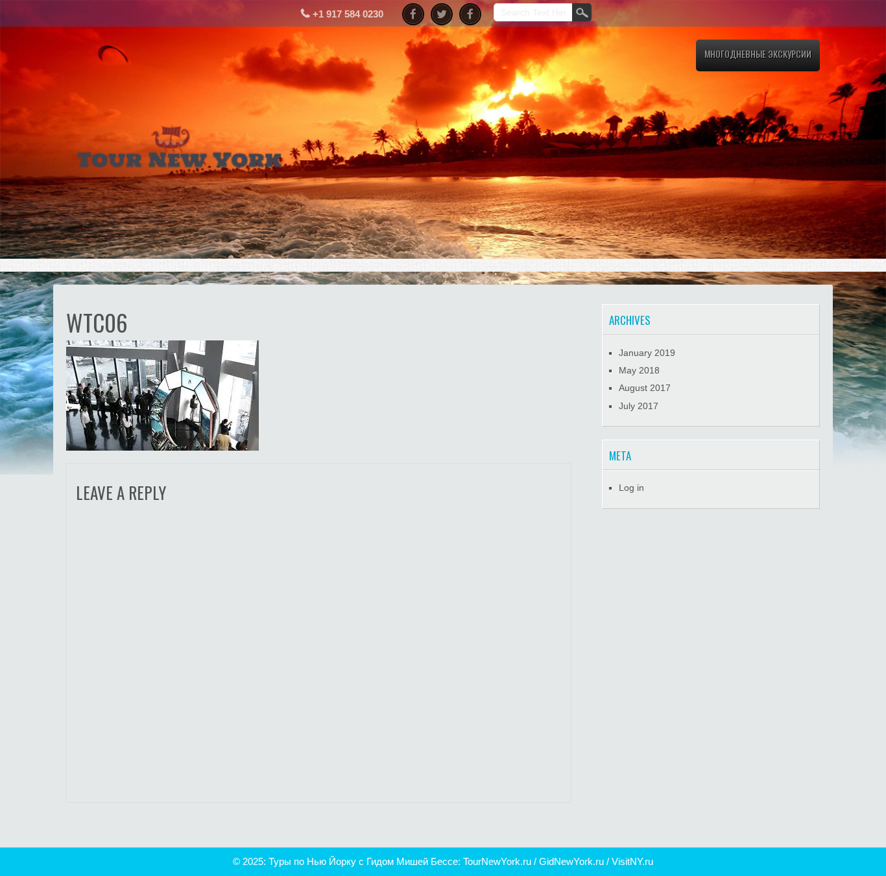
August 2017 (645, 388)
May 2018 (639, 370)
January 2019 (647, 353)
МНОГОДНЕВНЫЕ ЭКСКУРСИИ (757, 53)
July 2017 (638, 406)
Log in (631, 487)
